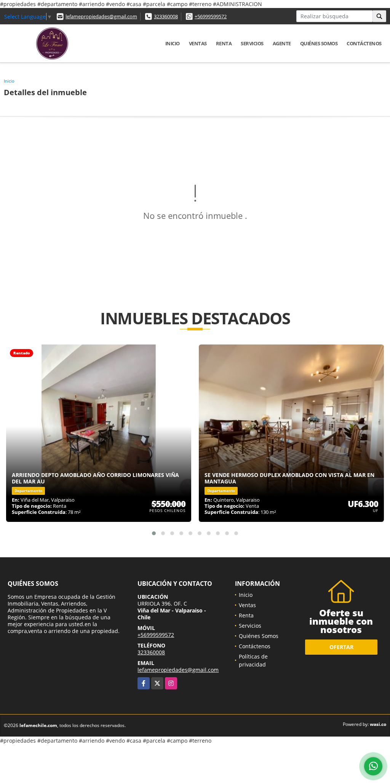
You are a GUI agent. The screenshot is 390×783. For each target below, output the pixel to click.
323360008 (166, 16)
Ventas (198, 43)
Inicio (172, 43)
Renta (224, 43)
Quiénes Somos (319, 43)
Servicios (252, 43)
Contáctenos (364, 43)
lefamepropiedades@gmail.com (101, 16)
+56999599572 (211, 16)
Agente (282, 43)
